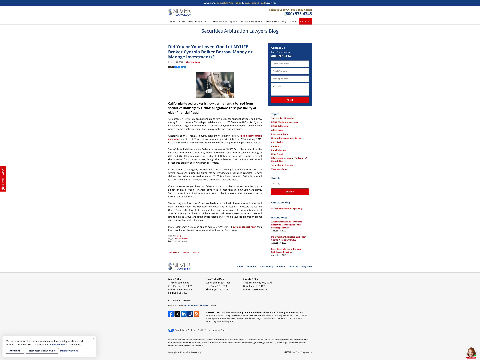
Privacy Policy (266, 266)
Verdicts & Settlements (251, 21)
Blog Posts (307, 266)
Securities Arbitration (198, 21)
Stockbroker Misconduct (283, 118)
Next (196, 252)
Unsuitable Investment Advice (286, 138)
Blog (284, 21)
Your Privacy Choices (185, 330)
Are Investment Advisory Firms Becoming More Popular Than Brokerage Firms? (286, 224)
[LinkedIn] (184, 314)
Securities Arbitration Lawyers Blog (179, 12)
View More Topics (279, 169)
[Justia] (190, 314)
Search (290, 191)
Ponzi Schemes (278, 150)
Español (293, 21)
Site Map (280, 266)
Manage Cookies (220, 330)
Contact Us (305, 21)
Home (173, 21)
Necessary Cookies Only (42, 350)
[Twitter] (177, 314)
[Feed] (196, 314)
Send (290, 99)
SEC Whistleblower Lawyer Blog (286, 208)
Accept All (15, 350)
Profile (182, 21)
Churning (276, 146)
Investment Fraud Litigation (224, 21)
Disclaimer (251, 266)
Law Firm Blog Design (298, 352)
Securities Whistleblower (196, 305)
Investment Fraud (280, 134)
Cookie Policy (204, 330)
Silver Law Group (193, 352)
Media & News (272, 21)
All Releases (277, 130)
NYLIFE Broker (181, 238)
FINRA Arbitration (280, 126)
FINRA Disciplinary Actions (284, 122)
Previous (174, 252)
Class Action (277, 142)
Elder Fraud (277, 154)
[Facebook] (171, 314)
